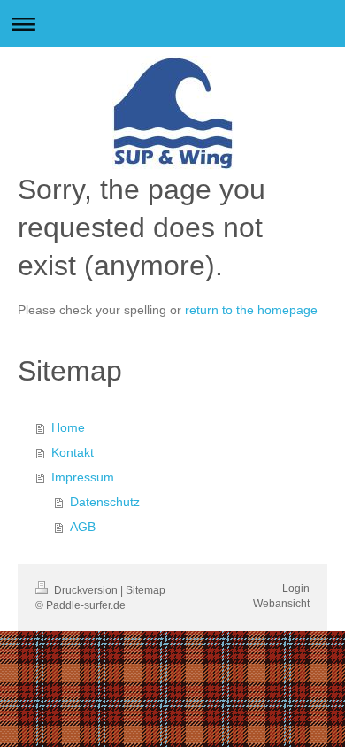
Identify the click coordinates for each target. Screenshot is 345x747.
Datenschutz (105, 502)
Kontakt (72, 452)
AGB (83, 527)
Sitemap (145, 590)
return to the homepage (251, 310)
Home (68, 427)
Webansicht (281, 603)
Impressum (82, 477)
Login (296, 588)
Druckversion (85, 590)
